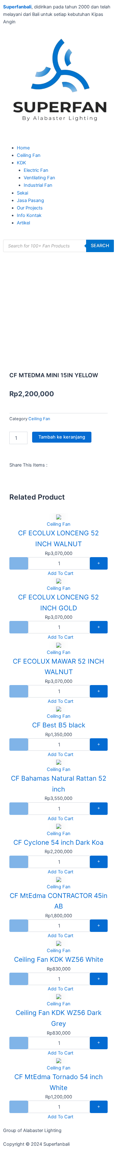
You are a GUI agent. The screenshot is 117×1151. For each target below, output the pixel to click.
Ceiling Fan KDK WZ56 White (58, 959)
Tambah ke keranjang (61, 437)
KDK (21, 163)
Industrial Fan (38, 185)
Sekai (22, 193)
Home (23, 148)
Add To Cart (60, 573)
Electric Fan (36, 170)
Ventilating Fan (39, 178)
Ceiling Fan (29, 155)
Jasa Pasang (30, 200)
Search (100, 245)
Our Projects (30, 208)
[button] (58, 140)
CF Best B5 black (58, 725)
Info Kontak (29, 215)
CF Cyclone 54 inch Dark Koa (58, 842)
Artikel (23, 223)
